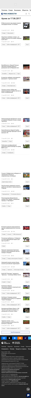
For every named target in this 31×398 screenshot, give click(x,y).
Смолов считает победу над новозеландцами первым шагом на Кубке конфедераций (11, 91)
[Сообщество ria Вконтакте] (14, 338)
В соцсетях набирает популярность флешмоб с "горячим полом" (10, 78)
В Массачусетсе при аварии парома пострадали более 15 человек (11, 23)
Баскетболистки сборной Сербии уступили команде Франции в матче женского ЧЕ (11, 131)
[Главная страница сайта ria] (8, 14)
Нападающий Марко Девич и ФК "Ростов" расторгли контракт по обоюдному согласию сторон (10, 310)
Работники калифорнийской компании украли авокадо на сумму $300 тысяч (11, 146)
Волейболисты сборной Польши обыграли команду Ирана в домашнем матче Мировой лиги (10, 66)
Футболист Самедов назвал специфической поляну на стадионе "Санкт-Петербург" (11, 298)
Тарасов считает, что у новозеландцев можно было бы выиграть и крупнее (10, 322)
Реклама (12, 349)
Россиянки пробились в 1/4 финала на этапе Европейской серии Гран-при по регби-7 (10, 239)
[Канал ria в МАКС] (4, 338)
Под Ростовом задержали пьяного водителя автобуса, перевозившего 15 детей (11, 187)
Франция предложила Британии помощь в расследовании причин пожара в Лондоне (10, 251)
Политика (3, 346)
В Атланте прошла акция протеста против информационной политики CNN (10, 228)
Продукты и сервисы (21, 349)
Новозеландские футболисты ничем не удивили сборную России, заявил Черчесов (11, 120)
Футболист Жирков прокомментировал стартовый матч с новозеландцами (11, 287)
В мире (22, 346)
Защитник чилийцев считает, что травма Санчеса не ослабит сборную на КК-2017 (11, 38)
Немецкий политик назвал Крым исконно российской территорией (10, 263)
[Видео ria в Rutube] (25, 338)
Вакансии (3, 355)
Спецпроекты (4, 349)
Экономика (16, 346)
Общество (10, 346)
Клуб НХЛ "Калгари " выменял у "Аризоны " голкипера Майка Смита (11, 274)
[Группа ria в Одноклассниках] (20, 338)
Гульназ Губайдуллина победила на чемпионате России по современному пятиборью (11, 175)
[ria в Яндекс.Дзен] (9, 338)
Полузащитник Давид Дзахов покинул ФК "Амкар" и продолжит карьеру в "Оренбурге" (10, 199)
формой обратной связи (15, 379)
